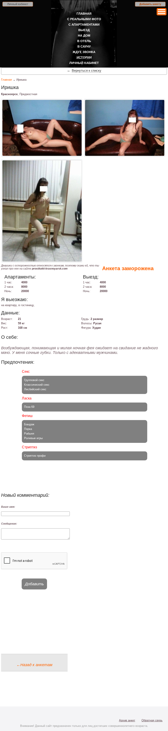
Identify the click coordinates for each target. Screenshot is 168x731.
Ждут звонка (84, 52)
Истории (84, 57)
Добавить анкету (150, 4)
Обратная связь (152, 720)
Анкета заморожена (128, 268)
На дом (84, 35)
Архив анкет (127, 720)
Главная (84, 13)
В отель (84, 41)
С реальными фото (84, 19)
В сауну (84, 46)
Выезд (84, 30)
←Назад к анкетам (34, 665)
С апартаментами (84, 24)
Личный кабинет (17, 4)
